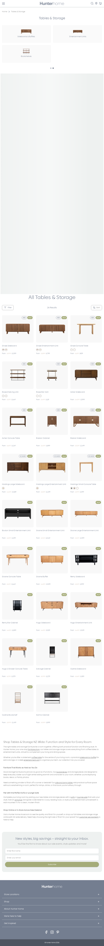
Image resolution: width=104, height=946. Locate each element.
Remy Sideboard (77, 577)
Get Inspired (10, 923)
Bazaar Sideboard (78, 438)
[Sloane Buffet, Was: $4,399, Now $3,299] (52, 559)
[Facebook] (46, 932)
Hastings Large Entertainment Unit (51, 484)
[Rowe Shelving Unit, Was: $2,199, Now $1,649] (17, 375)
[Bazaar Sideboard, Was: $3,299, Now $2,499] (86, 421)
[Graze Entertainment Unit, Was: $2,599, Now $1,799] (52, 329)
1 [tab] (50, 68)
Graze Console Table (79, 346)
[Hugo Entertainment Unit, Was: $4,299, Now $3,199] (86, 606)
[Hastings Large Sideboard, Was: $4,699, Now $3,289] (17, 467)
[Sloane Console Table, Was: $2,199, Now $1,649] (17, 559)
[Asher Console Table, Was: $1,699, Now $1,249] (17, 421)
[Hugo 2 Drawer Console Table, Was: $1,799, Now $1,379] (17, 652)
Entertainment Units (77, 36)
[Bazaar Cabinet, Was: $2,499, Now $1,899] (52, 421)
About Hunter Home (14, 909)
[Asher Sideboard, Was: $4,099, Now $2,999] (86, 375)
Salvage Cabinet (43, 669)
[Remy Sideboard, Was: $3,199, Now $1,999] (86, 559)
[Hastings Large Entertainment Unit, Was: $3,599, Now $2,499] (52, 467)
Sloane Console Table (11, 577)
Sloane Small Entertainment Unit (50, 530)
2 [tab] (53, 68)
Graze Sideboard (9, 346)
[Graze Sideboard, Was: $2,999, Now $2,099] (17, 329)
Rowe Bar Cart (42, 392)
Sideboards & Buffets (26, 36)
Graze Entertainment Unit (47, 346)
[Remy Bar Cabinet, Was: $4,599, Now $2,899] (17, 606)
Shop (6, 901)
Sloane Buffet (42, 577)
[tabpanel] (77, 34)
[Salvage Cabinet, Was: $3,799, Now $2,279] (52, 652)
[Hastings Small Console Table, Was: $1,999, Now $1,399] (86, 467)
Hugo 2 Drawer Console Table (15, 669)
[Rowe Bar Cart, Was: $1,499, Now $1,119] (52, 375)
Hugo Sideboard (43, 623)
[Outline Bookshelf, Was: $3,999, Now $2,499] (17, 698)
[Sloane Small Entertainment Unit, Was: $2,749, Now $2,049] (52, 513)
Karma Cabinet (42, 715)
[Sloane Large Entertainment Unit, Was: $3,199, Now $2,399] (86, 513)
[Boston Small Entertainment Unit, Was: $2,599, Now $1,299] (17, 513)
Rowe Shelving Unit (10, 392)
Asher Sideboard (77, 392)
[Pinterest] (57, 932)
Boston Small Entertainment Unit (16, 530)
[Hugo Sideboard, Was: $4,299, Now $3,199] (52, 606)
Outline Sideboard (78, 669)
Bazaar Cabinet (43, 438)
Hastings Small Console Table (83, 484)
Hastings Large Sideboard (13, 484)
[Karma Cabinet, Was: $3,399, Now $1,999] (52, 698)
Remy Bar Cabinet (10, 623)
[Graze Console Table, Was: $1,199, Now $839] (86, 329)
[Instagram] (52, 932)
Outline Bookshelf (9, 715)
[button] (8, 307)
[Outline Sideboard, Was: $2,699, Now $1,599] (86, 652)
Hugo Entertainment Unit (81, 623)
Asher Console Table (11, 438)
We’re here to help (12, 916)
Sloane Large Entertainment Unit (84, 530)
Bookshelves (26, 56)
